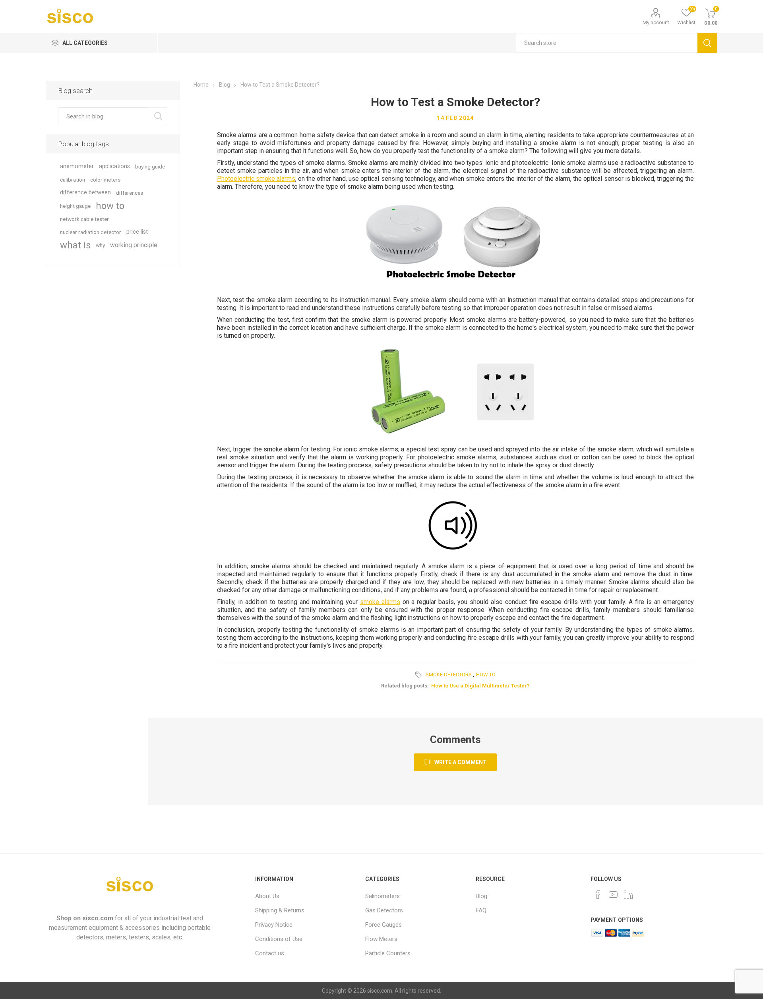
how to (486, 675)
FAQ (481, 910)
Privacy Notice (273, 924)
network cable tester (84, 219)
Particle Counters (388, 953)
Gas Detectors (384, 910)
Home (201, 84)
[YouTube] (613, 894)
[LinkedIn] (628, 894)
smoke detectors (449, 675)
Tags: (419, 675)
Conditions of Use (278, 939)
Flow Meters (381, 939)
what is (75, 245)
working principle (133, 245)
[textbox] (606, 43)
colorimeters (105, 179)
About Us (267, 896)
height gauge (75, 206)
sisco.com (97, 918)
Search (707, 43)
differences (129, 193)
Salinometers (382, 896)
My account (656, 22)
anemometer (77, 166)
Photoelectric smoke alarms (256, 178)
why (100, 245)
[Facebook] (598, 894)
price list (137, 231)
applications (114, 166)
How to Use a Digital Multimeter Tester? (480, 686)
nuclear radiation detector (90, 232)
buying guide (150, 166)
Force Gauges (383, 924)
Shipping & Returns (279, 910)
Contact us (269, 953)
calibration (72, 179)
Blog (481, 896)
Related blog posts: (405, 686)
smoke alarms (380, 602)
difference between (85, 192)
